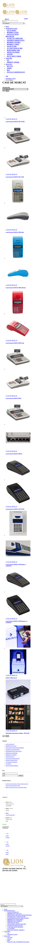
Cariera (9, 68)
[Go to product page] (19, 105)
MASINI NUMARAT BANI (13, 50)
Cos (8, 60)
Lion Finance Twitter (7, 852)
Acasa (7, 26)
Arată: (4, 90)
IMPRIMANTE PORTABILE (13, 42)
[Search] (25, 23)
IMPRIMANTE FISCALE (13, 32)
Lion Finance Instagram (8, 843)
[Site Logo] (8, 8)
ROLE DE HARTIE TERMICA (14, 56)
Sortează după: (6, 87)
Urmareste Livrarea (13, 62)
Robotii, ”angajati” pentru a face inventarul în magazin (16, 787)
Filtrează (21, 776)
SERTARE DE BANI (12, 46)
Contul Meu (9, 58)
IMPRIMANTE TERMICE (13, 44)
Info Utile (10, 66)
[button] (6, 19)
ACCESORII (10, 54)
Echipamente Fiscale (11, 28)
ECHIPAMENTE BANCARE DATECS (16, 40)
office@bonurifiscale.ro (10, 815)
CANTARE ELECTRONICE (13, 52)
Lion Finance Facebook (7, 835)
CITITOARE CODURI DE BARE (15, 48)
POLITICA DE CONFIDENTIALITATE (16, 72)
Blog (8, 70)
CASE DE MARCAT (11, 30)
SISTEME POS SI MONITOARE (15, 38)
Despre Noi (9, 64)
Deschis (4, 824)
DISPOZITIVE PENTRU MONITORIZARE (12, 35)
